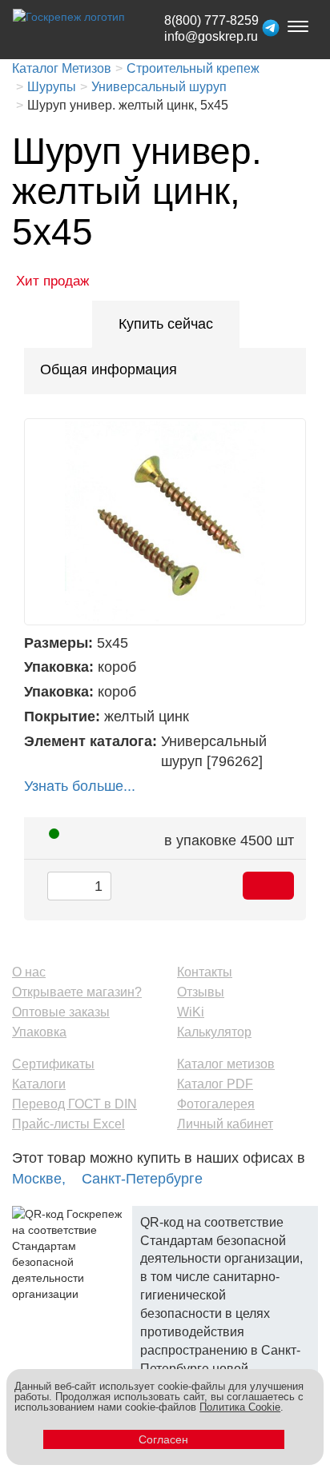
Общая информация (108, 369)
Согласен (163, 1439)
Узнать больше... (79, 786)
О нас (29, 972)
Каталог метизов (226, 1064)
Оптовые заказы (61, 1012)
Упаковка (39, 1032)
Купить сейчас (166, 324)
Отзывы (200, 992)
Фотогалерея (216, 1104)
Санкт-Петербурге (142, 1179)
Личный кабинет (225, 1124)
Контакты (204, 972)
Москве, (39, 1179)
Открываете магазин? (77, 992)
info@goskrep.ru (211, 36)
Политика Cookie (239, 1407)
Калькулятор (214, 1032)
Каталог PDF (215, 1084)
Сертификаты (53, 1064)
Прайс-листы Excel (68, 1124)
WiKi (190, 1012)
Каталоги (39, 1084)
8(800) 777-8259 (211, 20)
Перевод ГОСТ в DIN (74, 1104)
